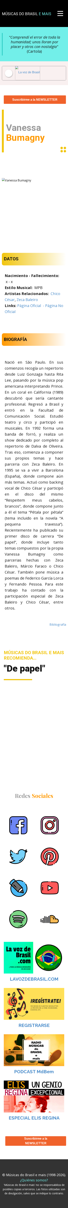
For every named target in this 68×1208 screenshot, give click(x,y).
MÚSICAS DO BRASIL (26, 14)
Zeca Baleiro (27, 299)
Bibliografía (57, 624)
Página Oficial (29, 305)
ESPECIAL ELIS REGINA (34, 1118)
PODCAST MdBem (34, 1071)
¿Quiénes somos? (34, 1180)
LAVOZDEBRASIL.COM (34, 979)
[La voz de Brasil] (31, 73)
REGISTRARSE (34, 1025)
